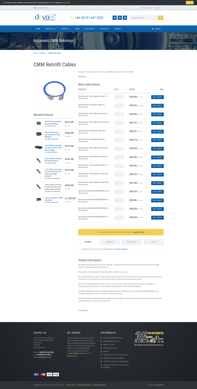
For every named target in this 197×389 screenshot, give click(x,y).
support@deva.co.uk (76, 353)
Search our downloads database (116, 249)
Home (38, 29)
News (77, 29)
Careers (117, 29)
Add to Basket (157, 97)
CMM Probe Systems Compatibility (116, 361)
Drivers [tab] (88, 242)
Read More (82, 77)
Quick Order (90, 29)
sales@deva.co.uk (42, 8)
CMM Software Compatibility (114, 358)
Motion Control (109, 345)
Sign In (143, 8)
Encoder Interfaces (110, 348)
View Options (83, 310)
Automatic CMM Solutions (113, 338)
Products (49, 29)
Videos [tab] (153, 242)
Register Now (139, 232)
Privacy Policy (71, 385)
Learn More (66, 2)
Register (150, 8)
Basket (158, 29)
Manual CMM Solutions (112, 341)
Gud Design (159, 385)
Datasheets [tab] (132, 242)
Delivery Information (99, 385)
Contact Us (104, 29)
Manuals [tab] (110, 242)
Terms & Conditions (84, 385)
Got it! (190, 2)
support (70, 356)
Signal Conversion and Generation (116, 355)
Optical (106, 351)
